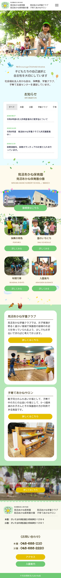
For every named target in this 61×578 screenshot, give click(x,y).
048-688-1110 (31, 543)
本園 (22, 107)
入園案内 (30, 564)
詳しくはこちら (30, 340)
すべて (12, 107)
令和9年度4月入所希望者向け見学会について (27, 119)
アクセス (30, 557)
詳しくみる (17, 248)
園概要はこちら (30, 208)
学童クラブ (42, 107)
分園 (31, 107)
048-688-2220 (32, 548)
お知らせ (30, 94)
